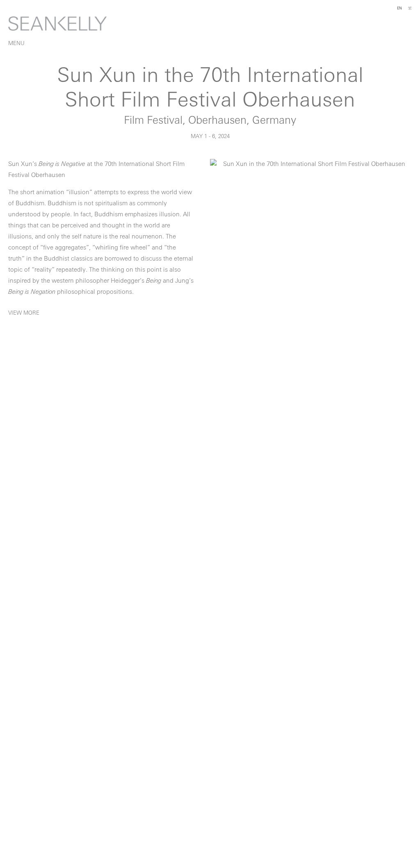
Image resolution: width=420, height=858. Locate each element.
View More (23, 313)
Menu (16, 43)
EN (399, 8)
